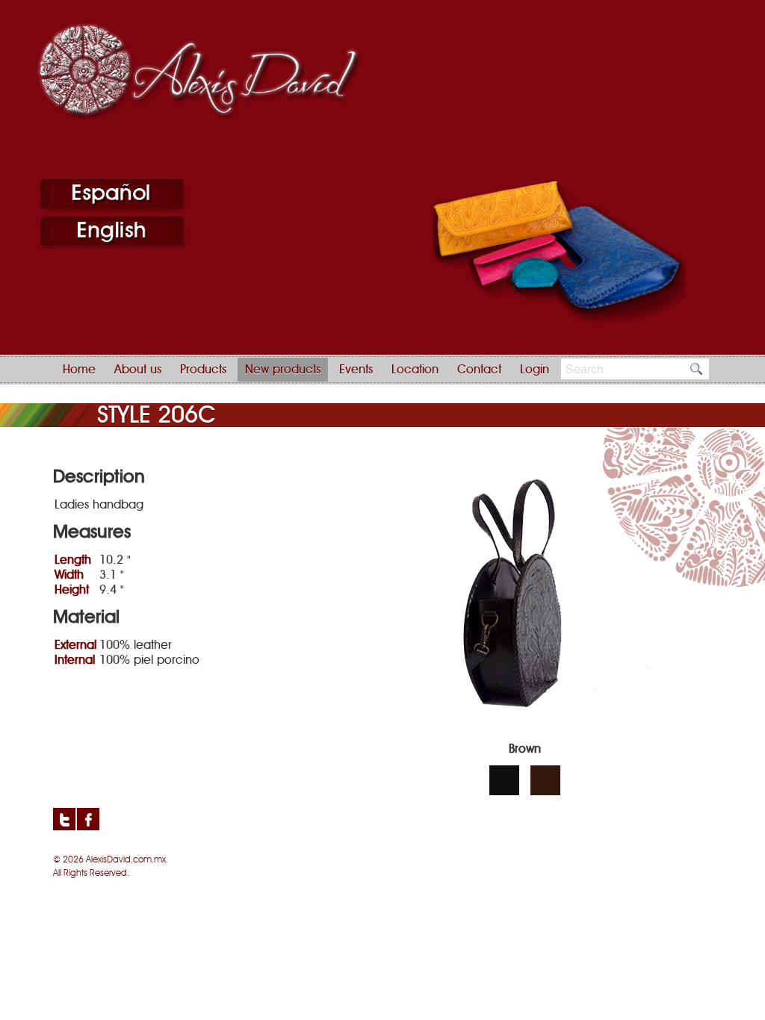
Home (79, 370)
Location (415, 370)
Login (534, 370)
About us (137, 370)
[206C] (525, 737)
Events (356, 370)
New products (282, 370)
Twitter (64, 819)
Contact (479, 370)
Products (203, 370)
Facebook (88, 819)
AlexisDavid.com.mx (126, 859)
